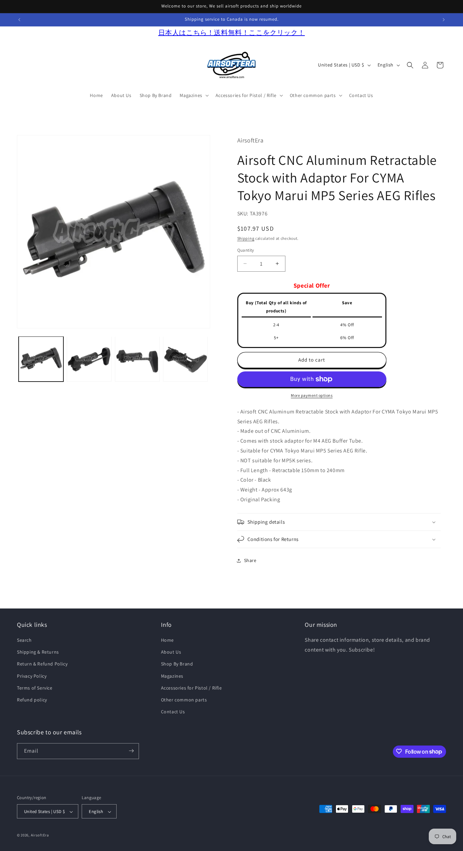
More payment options (312, 395)
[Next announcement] (443, 19)
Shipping (246, 238)
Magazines (172, 676)
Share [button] (250, 560)
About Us (171, 652)
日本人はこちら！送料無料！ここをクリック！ (231, 32)
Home (167, 640)
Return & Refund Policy (42, 664)
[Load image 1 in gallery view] (41, 358)
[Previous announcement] (19, 19)
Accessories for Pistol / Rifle (191, 688)
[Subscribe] (131, 751)
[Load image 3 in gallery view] (137, 358)
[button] (193, 95)
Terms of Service (35, 688)
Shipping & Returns (38, 652)
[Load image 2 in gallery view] (89, 358)
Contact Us (173, 712)
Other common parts (184, 700)
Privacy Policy (31, 676)
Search (24, 640)
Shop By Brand (177, 664)
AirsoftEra (40, 835)
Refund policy (32, 700)
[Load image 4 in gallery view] (185, 358)
